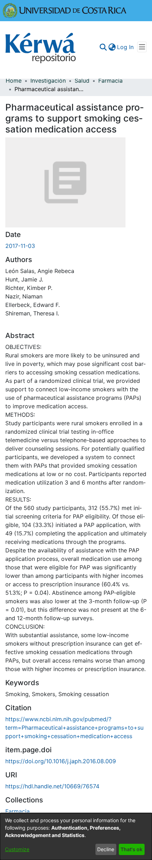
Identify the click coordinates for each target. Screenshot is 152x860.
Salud (82, 80)
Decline (105, 849)
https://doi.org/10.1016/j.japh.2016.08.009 (60, 761)
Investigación (48, 80)
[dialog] (76, 836)
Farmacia (110, 80)
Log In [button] (125, 47)
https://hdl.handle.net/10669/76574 (52, 786)
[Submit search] (103, 47)
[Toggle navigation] (142, 47)
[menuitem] (111, 47)
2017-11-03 (20, 245)
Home (14, 80)
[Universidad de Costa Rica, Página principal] (65, 9)
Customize (17, 849)
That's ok (131, 849)
